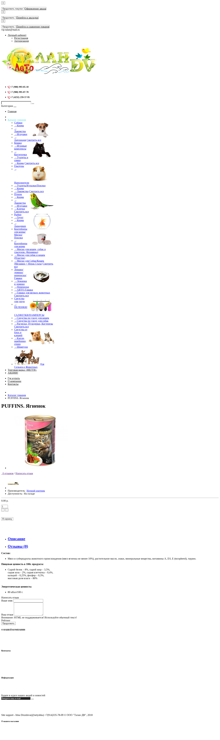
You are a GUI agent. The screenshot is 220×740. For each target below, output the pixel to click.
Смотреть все (34, 140)
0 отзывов (7, 473)
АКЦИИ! (13, 372)
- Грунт (18, 217)
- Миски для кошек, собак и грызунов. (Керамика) (30, 251)
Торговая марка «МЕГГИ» (22, 370)
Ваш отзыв (7, 614)
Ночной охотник (36, 490)
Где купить (14, 378)
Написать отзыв (24, 473)
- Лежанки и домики (20, 282)
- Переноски (21, 287)
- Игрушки (20, 134)
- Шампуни (21, 347)
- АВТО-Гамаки (23, 289)
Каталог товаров (17, 119)
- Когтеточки (20, 153)
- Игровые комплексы (20, 147)
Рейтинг (5, 620)
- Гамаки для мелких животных (32, 292)
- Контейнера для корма (20, 243)
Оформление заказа (35, 8)
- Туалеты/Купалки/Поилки (30, 185)
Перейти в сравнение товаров (32, 26)
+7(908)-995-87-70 (17, 657)
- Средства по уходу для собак (31, 320)
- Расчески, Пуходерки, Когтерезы (33, 323)
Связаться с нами (17, 690)
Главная (12, 111)
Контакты (13, 384)
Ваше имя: (7, 600)
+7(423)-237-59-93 (17, 659)
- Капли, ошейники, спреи (20, 341)
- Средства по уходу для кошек (31, 318)
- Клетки (19, 208)
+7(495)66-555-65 (17, 662)
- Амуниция (20, 138)
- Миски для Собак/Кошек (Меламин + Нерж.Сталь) (29, 262)
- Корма (19, 125)
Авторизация (21, 41)
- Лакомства (20, 130)
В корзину (7, 519)
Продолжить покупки (12, 9)
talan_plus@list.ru (17, 665)
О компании (14, 381)
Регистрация (21, 38)
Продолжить (8, 18)
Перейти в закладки (27, 17)
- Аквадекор (20, 224)
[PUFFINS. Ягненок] (40, 468)
